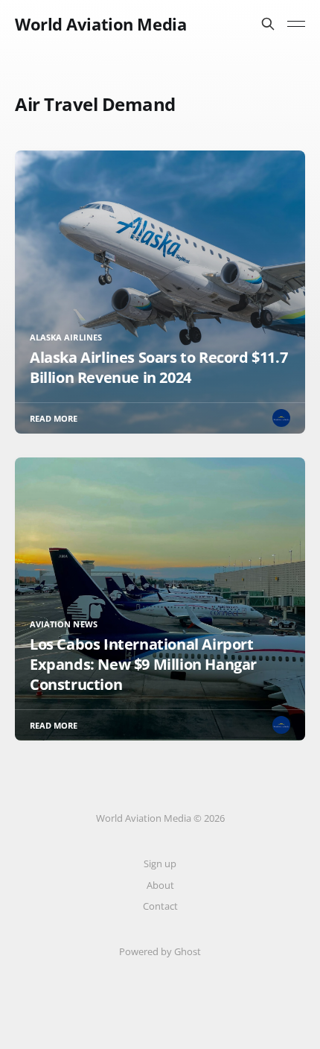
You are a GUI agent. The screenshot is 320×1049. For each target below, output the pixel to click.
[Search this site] (268, 24)
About (160, 885)
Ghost (187, 951)
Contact (160, 906)
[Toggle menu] (296, 24)
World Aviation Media (100, 24)
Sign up (160, 863)
